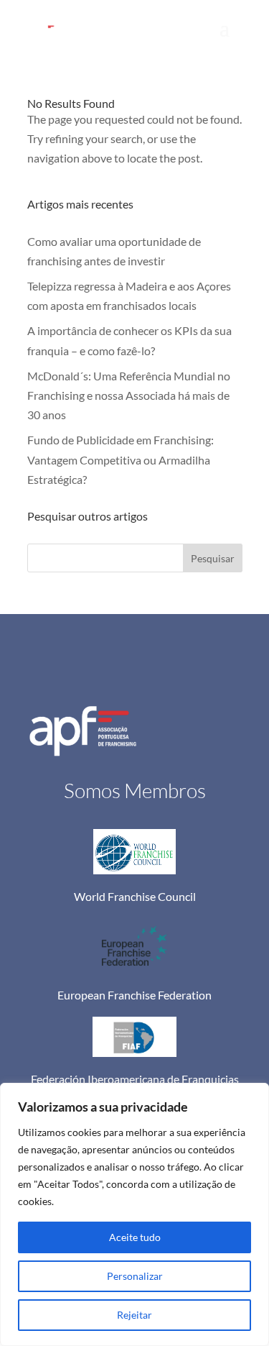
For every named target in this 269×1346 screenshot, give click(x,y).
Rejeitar (134, 1315)
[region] (134, 1214)
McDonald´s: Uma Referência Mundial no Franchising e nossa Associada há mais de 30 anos (128, 395)
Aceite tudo (135, 1237)
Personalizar (135, 1276)
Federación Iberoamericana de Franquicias (135, 1079)
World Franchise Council (135, 896)
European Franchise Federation (134, 995)
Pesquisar (213, 558)
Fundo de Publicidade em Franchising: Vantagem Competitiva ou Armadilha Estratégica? (120, 459)
